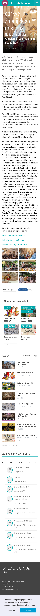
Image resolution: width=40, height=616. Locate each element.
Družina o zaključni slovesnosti (13, 235)
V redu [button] (28, 610)
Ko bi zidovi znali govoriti (26, 435)
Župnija (7, 308)
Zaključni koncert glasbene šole (26, 394)
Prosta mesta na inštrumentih (23, 363)
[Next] (35, 462)
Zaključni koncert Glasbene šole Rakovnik (27, 415)
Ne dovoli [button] (11, 610)
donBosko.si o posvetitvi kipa (13, 240)
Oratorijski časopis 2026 (25, 383)
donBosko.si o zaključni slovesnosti (15, 244)
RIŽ (23, 326)
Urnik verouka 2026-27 (25, 372)
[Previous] (30, 462)
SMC (23, 311)
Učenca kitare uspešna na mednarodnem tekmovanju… (27, 425)
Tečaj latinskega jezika (25, 403)
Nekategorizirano (28, 308)
